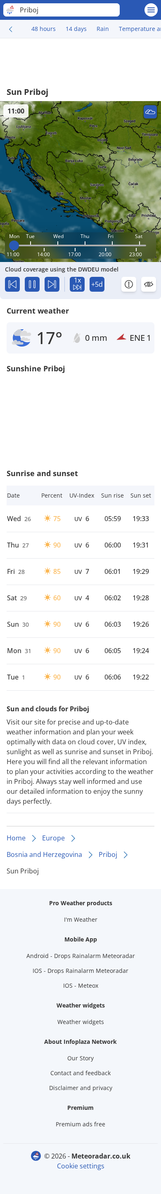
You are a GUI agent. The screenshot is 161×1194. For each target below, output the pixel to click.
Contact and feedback (80, 1073)
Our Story (80, 1058)
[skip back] (12, 284)
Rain (103, 29)
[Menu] (151, 10)
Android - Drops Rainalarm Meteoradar (80, 956)
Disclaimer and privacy (80, 1088)
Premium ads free (80, 1124)
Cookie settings (80, 1165)
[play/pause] (32, 284)
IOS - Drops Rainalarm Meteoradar (80, 971)
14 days (76, 29)
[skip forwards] (52, 284)
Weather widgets (80, 1022)
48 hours (43, 29)
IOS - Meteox (80, 985)
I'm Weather (80, 919)
